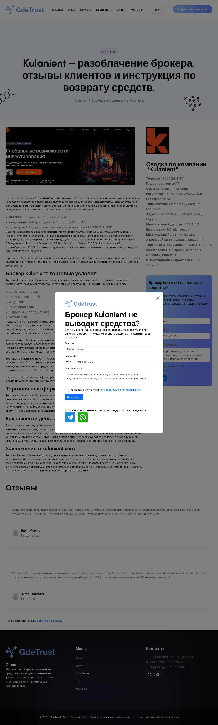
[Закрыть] (158, 298)
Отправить (74, 397)
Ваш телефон (71, 356)
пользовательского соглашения (120, 389)
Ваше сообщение (73, 369)
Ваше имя (69, 343)
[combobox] (70, 362)
